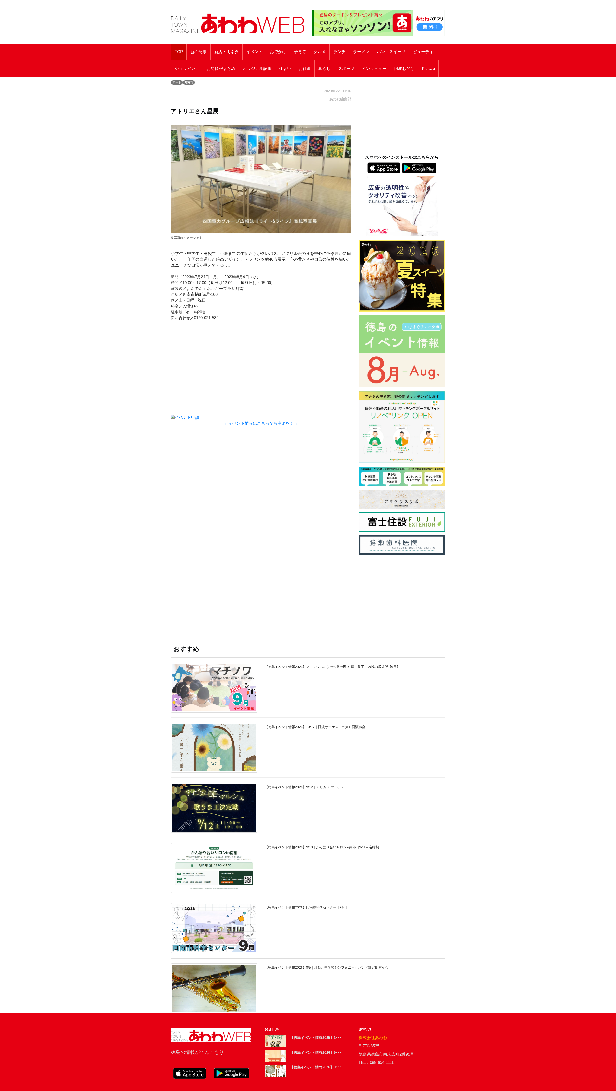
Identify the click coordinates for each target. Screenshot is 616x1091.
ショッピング (187, 68)
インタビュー (374, 68)
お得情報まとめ (221, 68)
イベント (254, 52)
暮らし (324, 68)
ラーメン (361, 52)
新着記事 (198, 52)
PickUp (428, 68)
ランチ (339, 52)
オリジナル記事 (257, 68)
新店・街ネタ (226, 52)
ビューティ (423, 52)
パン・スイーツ (391, 52)
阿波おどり (404, 68)
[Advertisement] (261, 480)
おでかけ (278, 52)
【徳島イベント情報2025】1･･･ (315, 1037)
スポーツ (346, 68)
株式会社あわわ (373, 1037)
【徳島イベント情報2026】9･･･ (315, 1052)
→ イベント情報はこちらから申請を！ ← (261, 423)
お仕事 (305, 68)
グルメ (320, 52)
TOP (179, 52)
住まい (285, 68)
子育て (300, 52)
